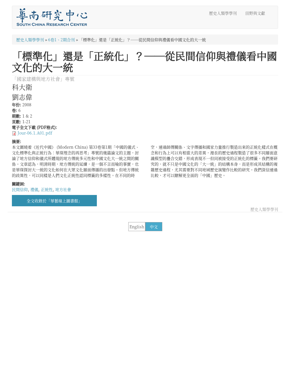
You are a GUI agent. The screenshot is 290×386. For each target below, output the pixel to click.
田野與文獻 (255, 13)
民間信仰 (20, 189)
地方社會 (63, 189)
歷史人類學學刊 (223, 13)
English (136, 226)
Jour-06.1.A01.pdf (35, 133)
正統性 (47, 189)
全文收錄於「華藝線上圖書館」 (54, 200)
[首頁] (53, 17)
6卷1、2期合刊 (61, 39)
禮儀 (34, 189)
